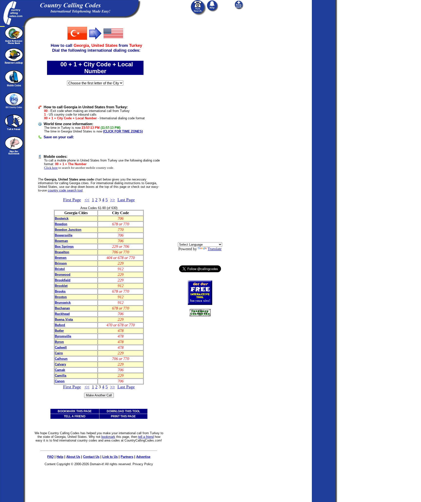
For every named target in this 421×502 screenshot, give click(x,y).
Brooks (60, 291)
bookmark (108, 437)
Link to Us (110, 457)
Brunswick (63, 302)
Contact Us (91, 457)
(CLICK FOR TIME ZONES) (123, 131)
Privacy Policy (143, 464)
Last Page (126, 199)
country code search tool (65, 190)
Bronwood (62, 274)
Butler (59, 330)
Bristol (60, 269)
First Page (72, 199)
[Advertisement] (200, 99)
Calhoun (61, 359)
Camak (60, 370)
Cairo (59, 353)
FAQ (50, 457)
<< (87, 199)
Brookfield (62, 280)
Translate (214, 249)
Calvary (60, 364)
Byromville (63, 336)
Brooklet (61, 286)
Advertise (143, 457)
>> (112, 199)
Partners (127, 457)
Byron (59, 342)
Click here (51, 168)
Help (60, 457)
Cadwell (61, 347)
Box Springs (64, 246)
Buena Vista (64, 319)
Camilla (60, 375)
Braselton (62, 252)
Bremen (61, 258)
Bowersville (63, 235)
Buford (60, 325)
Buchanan (62, 308)
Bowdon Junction (68, 229)
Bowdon (61, 224)
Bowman (61, 241)
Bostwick (61, 218)
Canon (60, 381)
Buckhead (62, 314)
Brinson (61, 263)
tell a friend (146, 437)
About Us (73, 457)
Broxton (61, 297)
